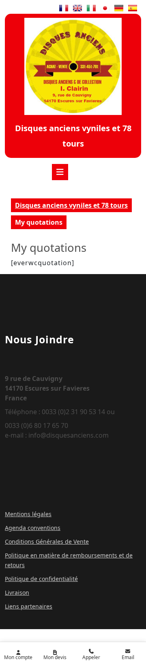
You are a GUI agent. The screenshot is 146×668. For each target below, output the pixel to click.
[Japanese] (105, 8)
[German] (118, 8)
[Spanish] (132, 8)
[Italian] (91, 8)
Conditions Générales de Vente (47, 541)
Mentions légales (28, 514)
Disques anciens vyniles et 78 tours (71, 205)
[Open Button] (60, 172)
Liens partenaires (28, 606)
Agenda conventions (32, 528)
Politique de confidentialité (41, 579)
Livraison (17, 592)
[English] (77, 8)
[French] (63, 8)
